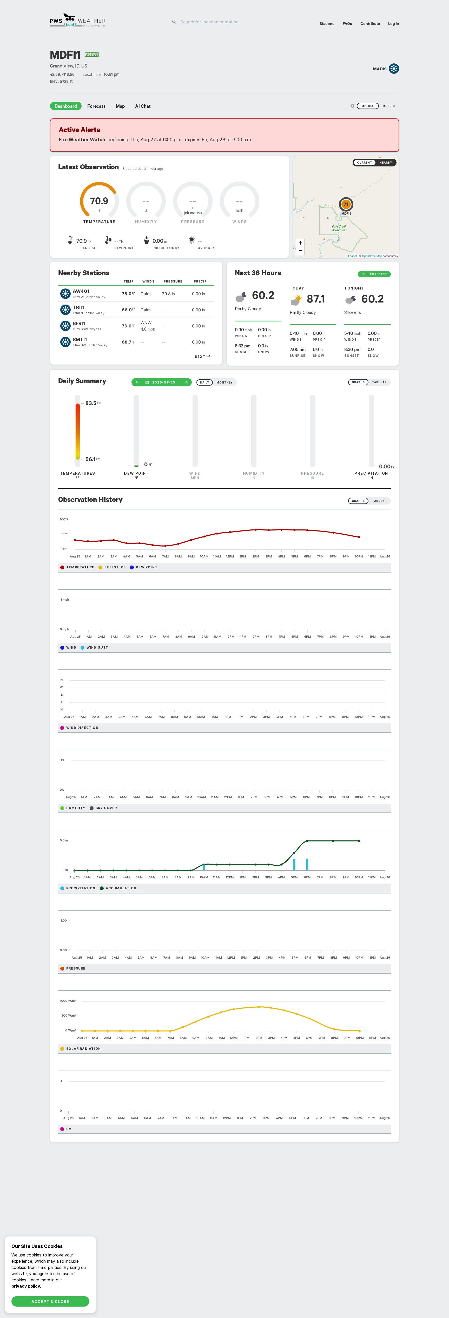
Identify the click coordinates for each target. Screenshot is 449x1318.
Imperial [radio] (367, 105)
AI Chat (143, 107)
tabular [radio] (379, 382)
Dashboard (66, 107)
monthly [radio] (224, 382)
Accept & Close (50, 1301)
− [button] (300, 250)
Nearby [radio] (386, 162)
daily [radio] (204, 382)
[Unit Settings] (352, 106)
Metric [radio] (388, 105)
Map (120, 107)
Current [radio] (364, 162)
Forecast (96, 107)
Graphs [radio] (358, 500)
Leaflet (352, 256)
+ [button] (300, 243)
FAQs (347, 23)
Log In (393, 23)
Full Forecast (374, 274)
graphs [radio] (358, 382)
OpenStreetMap (372, 256)
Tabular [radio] (379, 500)
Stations (327, 23)
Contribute (370, 23)
